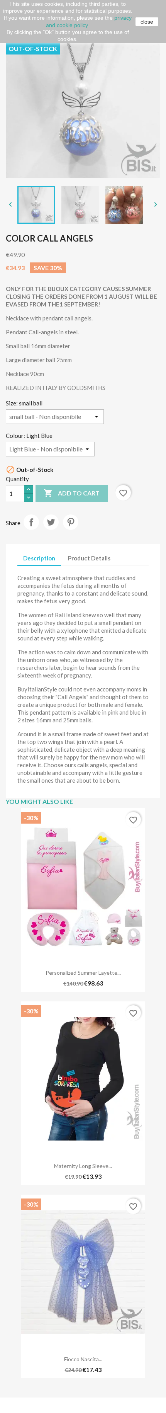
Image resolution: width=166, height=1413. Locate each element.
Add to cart (72, 493)
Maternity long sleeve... (83, 1166)
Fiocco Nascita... (83, 1359)
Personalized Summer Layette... (83, 972)
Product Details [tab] (89, 558)
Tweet (51, 522)
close (147, 22)
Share (31, 522)
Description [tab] (39, 558)
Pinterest (70, 522)
